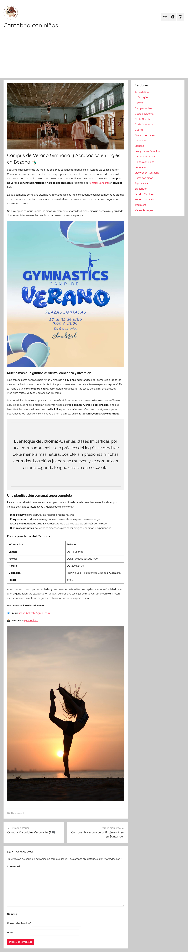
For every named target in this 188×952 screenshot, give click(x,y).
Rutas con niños (144, 177)
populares (140, 167)
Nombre (12, 914)
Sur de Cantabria (144, 199)
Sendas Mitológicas (146, 194)
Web (10, 932)
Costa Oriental (143, 119)
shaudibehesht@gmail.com (34, 613)
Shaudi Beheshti (99, 182)
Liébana (139, 145)
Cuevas (139, 129)
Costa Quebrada (144, 124)
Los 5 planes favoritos (147, 151)
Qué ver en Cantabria (147, 172)
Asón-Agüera (142, 97)
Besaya (139, 102)
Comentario (15, 866)
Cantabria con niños (31, 25)
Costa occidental (144, 113)
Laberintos (141, 140)
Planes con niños (144, 161)
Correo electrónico (19, 923)
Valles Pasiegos (144, 210)
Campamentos (18, 813)
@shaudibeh (31, 620)
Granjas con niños (145, 135)
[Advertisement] (94, 56)
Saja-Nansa (141, 183)
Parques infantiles (145, 156)
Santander (141, 188)
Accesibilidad (142, 92)
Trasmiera (140, 204)
